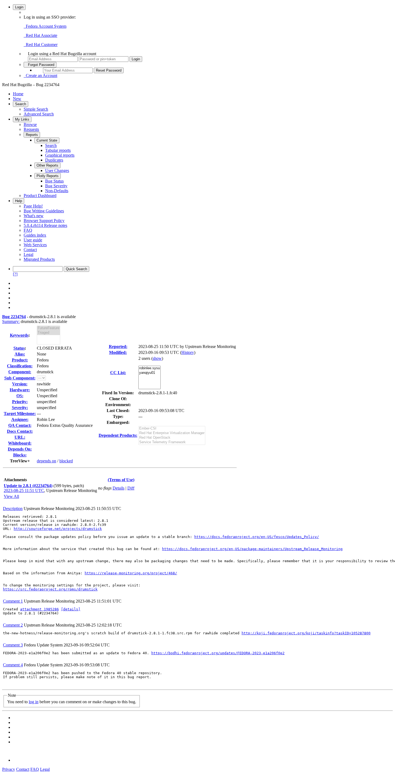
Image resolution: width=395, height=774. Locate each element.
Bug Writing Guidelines (44, 211)
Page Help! (33, 206)
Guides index (35, 235)
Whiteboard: (19, 443)
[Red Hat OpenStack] (172, 437)
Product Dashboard (40, 195)
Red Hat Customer (41, 44)
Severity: (20, 407)
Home (18, 94)
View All (11, 496)
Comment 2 (13, 625)
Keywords (19, 335)
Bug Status (54, 181)
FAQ (28, 230)
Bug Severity (56, 186)
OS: (19, 395)
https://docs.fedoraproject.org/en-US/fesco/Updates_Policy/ (256, 537)
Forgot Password (40, 65)
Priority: (20, 401)
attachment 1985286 (39, 609)
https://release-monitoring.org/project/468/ (131, 573)
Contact (30, 249)
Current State (47, 140)
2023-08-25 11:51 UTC (24, 490)
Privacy (8, 769)
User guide (33, 240)
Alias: (20, 354)
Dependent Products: (118, 435)
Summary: (11, 321)
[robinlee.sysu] (149, 368)
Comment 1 (13, 601)
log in (33, 701)
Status (19, 348)
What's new (34, 215)
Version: (19, 384)
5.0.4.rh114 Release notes (45, 225)
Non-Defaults (56, 190)
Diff (130, 488)
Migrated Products (39, 259)
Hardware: (20, 390)
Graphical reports (59, 155)
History (187, 352)
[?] (15, 274)
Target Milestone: (20, 413)
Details (118, 488)
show (157, 358)
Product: (20, 360)
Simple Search (36, 109)
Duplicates (54, 160)
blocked (66, 461)
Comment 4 (13, 665)
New (17, 98)
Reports (32, 135)
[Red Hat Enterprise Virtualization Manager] (172, 433)
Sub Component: (19, 378)
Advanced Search (39, 114)
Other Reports (47, 165)
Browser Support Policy (44, 220)
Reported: (118, 346)
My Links (22, 119)
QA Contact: (19, 425)
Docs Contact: (20, 431)
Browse (30, 124)
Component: (19, 372)
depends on (46, 461)
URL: (20, 437)
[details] (70, 609)
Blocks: (20, 455)
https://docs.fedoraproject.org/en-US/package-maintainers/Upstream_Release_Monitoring (252, 549)
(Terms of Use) (121, 479)
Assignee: (19, 419)
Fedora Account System (45, 26)
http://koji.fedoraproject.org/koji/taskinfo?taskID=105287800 (306, 633)
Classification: (20, 366)
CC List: (118, 372)
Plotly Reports (48, 176)
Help (18, 201)
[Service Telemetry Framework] (172, 442)
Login (19, 7)
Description (13, 508)
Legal (28, 254)
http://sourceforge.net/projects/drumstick (58, 529)
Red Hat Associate (40, 35)
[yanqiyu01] (149, 373)
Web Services (35, 244)
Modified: (118, 352)
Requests (31, 129)
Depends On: (20, 449)
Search (20, 104)
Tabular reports (58, 150)
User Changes (57, 170)
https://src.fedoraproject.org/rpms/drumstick (50, 589)
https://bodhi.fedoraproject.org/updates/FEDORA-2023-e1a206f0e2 (218, 653)
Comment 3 (13, 645)
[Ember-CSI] (172, 428)
